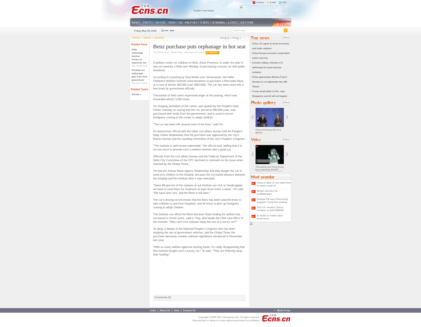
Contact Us (189, 310)
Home (136, 37)
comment (213, 52)
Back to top (283, 310)
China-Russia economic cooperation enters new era (271, 55)
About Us (165, 310)
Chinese (260, 2)
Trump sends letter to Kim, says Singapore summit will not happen (269, 93)
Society (159, 37)
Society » (136, 94)
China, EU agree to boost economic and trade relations (270, 46)
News (147, 37)
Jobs (176, 310)
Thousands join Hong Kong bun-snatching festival (269, 168)
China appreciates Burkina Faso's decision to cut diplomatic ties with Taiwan (269, 82)
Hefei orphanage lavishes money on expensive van (139, 56)
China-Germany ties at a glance (268, 131)
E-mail (273, 2)
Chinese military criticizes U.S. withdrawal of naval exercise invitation (267, 67)
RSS (284, 2)
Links (153, 310)
